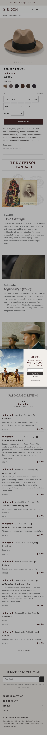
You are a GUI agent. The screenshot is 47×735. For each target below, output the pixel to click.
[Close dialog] (46, 349)
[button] (35, 373)
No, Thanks (35, 376)
